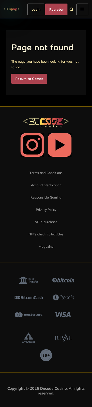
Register (64, 9)
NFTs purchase (46, 222)
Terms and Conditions (46, 173)
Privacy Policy (46, 210)
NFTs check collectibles (46, 234)
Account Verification (46, 185)
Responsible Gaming (46, 197)
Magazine (46, 246)
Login (43, 9)
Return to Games (29, 79)
